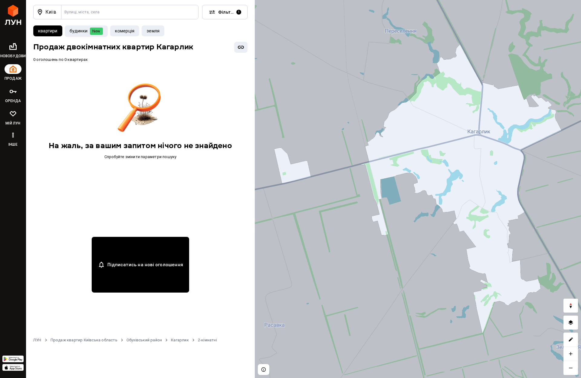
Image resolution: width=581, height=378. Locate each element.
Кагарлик (180, 340)
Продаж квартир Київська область (84, 340)
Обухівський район (144, 340)
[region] (418, 189)
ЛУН (37, 340)
